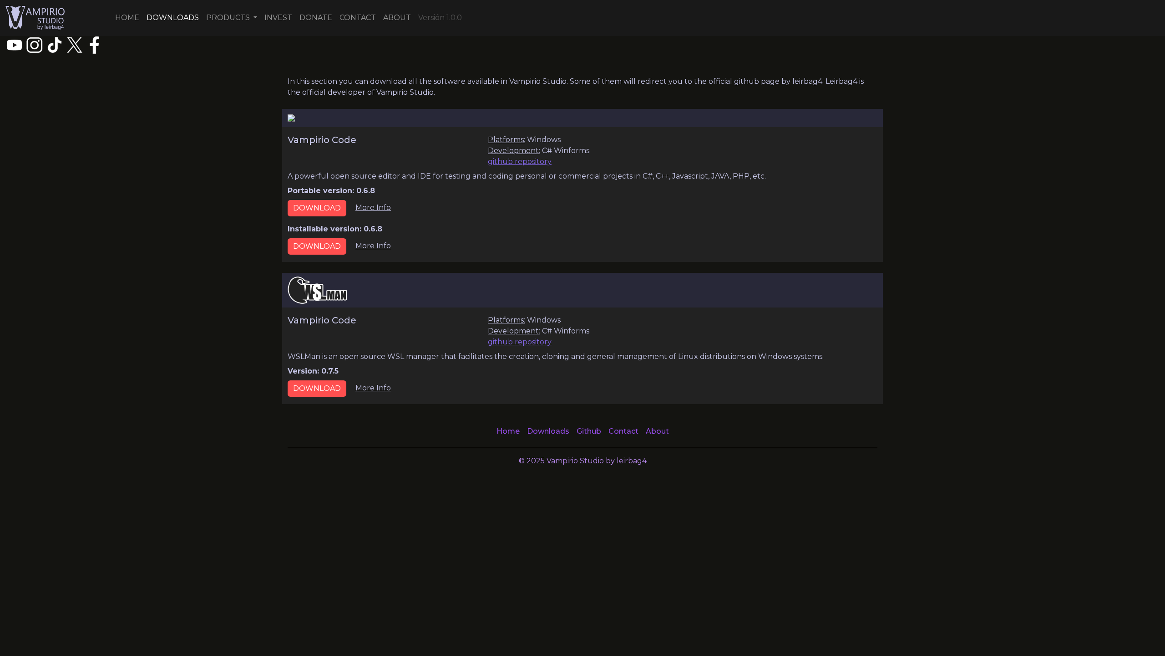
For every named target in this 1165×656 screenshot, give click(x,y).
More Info (373, 207)
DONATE (315, 17)
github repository (520, 161)
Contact (623, 431)
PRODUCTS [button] (229, 17)
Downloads (548, 431)
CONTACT (357, 17)
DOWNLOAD (317, 208)
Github (589, 431)
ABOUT (397, 17)
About (657, 431)
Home (508, 431)
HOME (127, 17)
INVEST (278, 17)
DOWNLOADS (173, 17)
